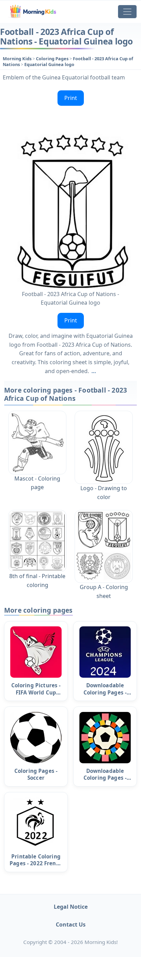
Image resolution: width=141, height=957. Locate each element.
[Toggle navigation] (127, 11)
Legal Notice (71, 906)
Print (70, 98)
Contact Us (71, 924)
